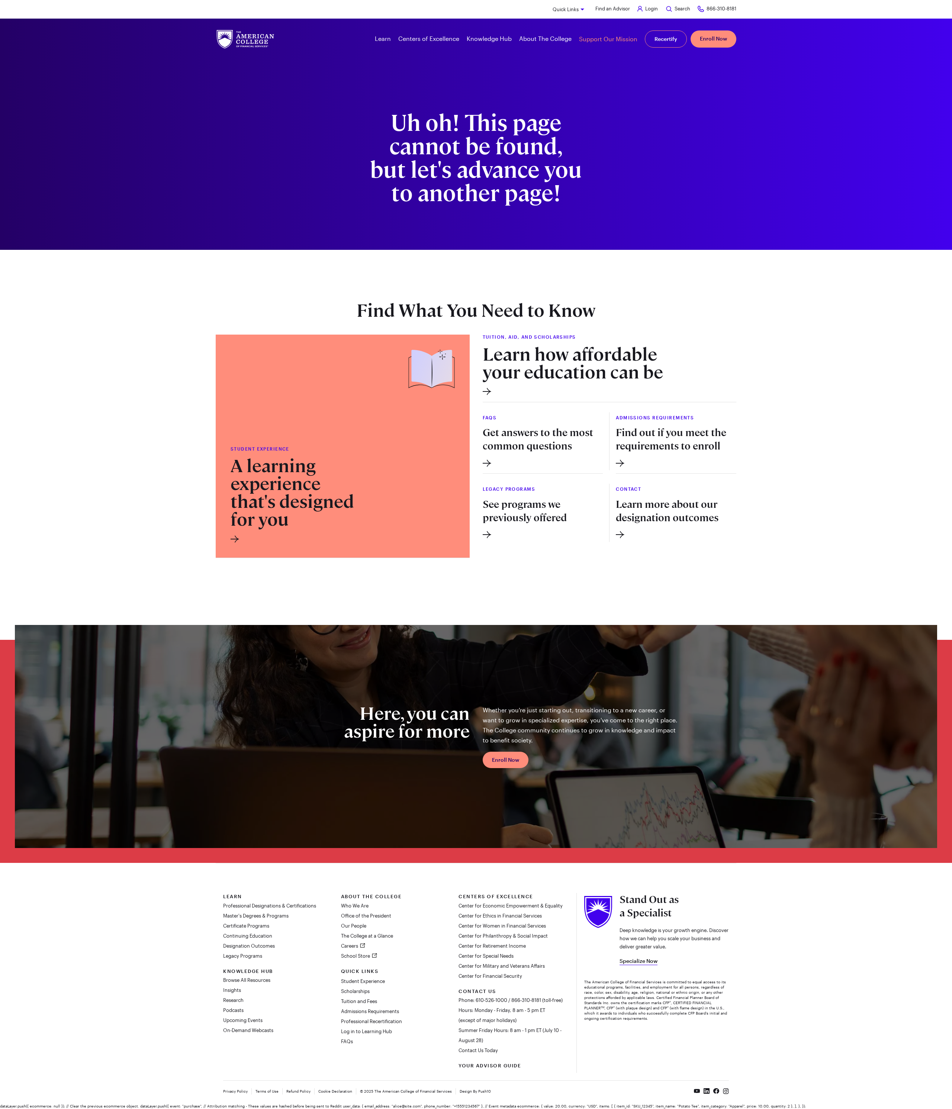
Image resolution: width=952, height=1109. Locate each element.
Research (233, 1000)
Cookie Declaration (335, 1091)
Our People (353, 925)
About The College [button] (545, 38)
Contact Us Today (478, 1050)
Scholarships (355, 991)
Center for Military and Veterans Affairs (502, 965)
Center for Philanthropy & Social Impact (503, 935)
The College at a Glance (367, 935)
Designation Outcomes (249, 945)
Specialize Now (638, 961)
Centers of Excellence (496, 896)
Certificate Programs (246, 925)
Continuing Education (247, 935)
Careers (350, 945)
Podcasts (233, 1010)
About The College (371, 896)
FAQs (347, 1041)
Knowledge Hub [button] (489, 38)
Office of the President (366, 915)
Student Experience (363, 981)
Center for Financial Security (490, 976)
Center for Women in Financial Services (502, 925)
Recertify (665, 39)
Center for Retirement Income (492, 945)
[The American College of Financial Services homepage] (245, 39)
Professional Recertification (371, 1021)
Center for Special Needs (486, 955)
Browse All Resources (246, 980)
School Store (356, 955)
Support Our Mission (608, 38)
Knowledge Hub (248, 971)
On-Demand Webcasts (248, 1030)
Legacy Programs (242, 955)
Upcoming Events (243, 1020)
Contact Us (477, 991)
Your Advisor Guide (490, 1065)
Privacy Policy (235, 1091)
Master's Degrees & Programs (256, 915)
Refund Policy (298, 1091)
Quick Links (566, 9)
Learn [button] (383, 38)
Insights (232, 990)
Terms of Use (267, 1091)
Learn (232, 896)
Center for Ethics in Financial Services (500, 915)
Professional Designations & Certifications (269, 905)
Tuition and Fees (359, 1001)
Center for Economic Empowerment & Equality (511, 905)
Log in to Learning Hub (366, 1031)
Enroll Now (713, 38)
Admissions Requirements (370, 1011)
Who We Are (355, 905)
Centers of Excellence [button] (428, 38)
